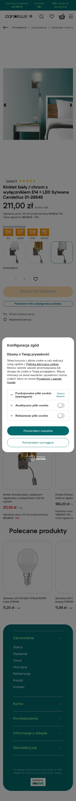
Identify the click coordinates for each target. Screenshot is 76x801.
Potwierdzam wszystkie (38, 431)
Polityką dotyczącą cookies (42, 364)
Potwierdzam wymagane (38, 443)
